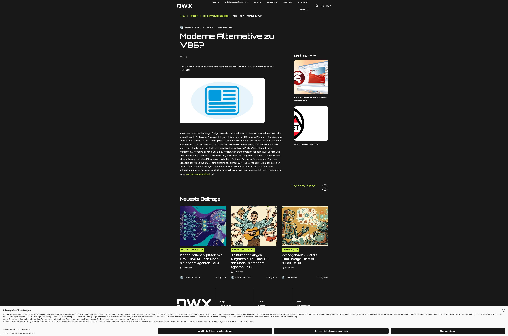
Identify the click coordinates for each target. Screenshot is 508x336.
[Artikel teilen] (325, 187)
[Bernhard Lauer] (181, 27)
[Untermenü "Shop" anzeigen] (307, 10)
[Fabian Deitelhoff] (181, 277)
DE (328, 5)
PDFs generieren (306, 144)
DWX (214, 2)
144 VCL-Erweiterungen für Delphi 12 (310, 99)
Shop (302, 10)
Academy (302, 2)
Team (261, 301)
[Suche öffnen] (317, 6)
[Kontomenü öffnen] (323, 6)
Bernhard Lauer (192, 27)
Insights (270, 2)
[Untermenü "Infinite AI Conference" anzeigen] (248, 2)
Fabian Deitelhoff (192, 277)
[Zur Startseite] (194, 303)
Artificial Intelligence (192, 250)
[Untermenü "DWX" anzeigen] (218, 2)
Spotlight (287, 2)
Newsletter (225, 305)
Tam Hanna (291, 277)
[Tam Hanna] (283, 277)
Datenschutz (303, 305)
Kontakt (262, 305)
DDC (256, 2)
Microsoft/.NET (290, 250)
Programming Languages (215, 16)
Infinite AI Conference (235, 2)
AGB (299, 301)
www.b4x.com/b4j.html (198, 174)
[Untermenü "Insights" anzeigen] (277, 2)
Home (183, 16)
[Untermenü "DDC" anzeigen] (260, 2)
